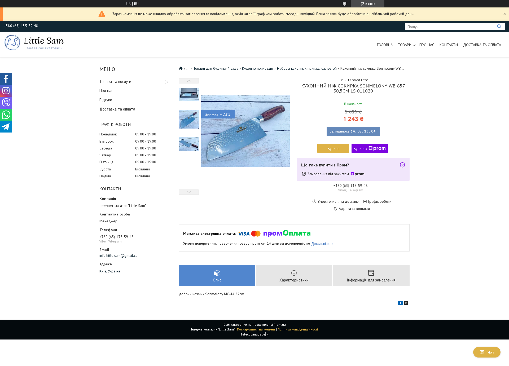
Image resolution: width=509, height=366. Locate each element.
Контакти (449, 44)
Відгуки (105, 99)
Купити (333, 148)
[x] (406, 303)
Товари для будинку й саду (215, 68)
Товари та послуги (115, 81)
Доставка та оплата (482, 44)
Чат (491, 352)
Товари (404, 44)
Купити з (360, 148)
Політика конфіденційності (298, 329)
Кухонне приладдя (257, 68)
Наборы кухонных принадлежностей (307, 68)
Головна (385, 44)
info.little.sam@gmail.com (120, 255)
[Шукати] (499, 26)
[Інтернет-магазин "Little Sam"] (34, 42)
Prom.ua (280, 325)
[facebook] (400, 303)
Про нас (426, 44)
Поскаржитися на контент (256, 329)
